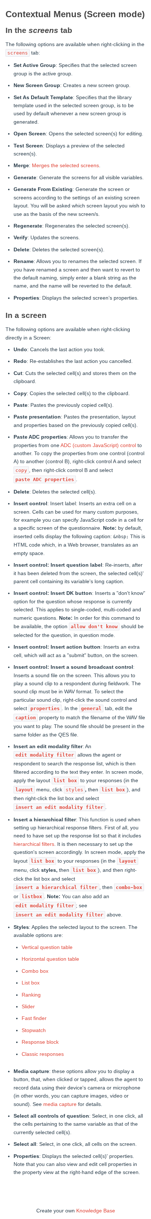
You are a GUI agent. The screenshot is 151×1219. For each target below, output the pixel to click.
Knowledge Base (95, 1211)
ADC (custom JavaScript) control (98, 445)
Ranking (31, 995)
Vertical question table (47, 947)
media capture (60, 1104)
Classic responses (43, 1054)
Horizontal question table (50, 959)
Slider (28, 1006)
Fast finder (34, 1018)
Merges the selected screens (65, 165)
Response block (40, 1042)
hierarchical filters (34, 844)
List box (31, 983)
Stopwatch (34, 1030)
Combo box (35, 971)
